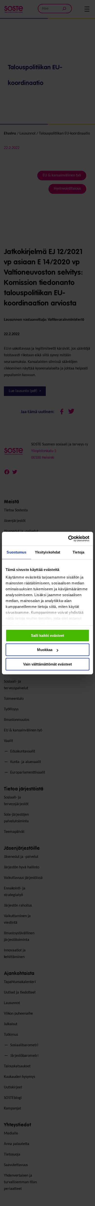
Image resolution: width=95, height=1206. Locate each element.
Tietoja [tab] (78, 552)
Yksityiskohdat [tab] (47, 552)
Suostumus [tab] (16, 552)
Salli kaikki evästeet (47, 635)
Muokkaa (44, 650)
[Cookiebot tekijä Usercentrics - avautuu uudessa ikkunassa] (68, 538)
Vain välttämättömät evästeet (47, 664)
